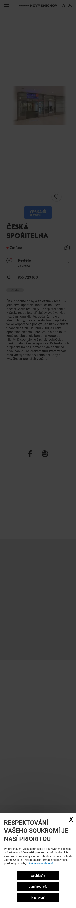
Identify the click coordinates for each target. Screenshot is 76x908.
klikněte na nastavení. (40, 863)
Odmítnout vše (38, 886)
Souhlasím (38, 875)
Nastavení (38, 897)
